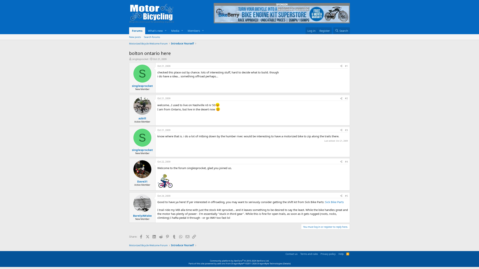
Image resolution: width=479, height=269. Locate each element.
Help (341, 254)
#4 (346, 161)
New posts (135, 37)
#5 (346, 195)
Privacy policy (328, 254)
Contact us (292, 254)
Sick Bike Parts (334, 202)
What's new (155, 31)
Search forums (152, 37)
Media (175, 31)
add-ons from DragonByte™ (231, 263)
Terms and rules (309, 254)
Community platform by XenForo (239, 260)
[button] (165, 30)
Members (194, 31)
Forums (137, 31)
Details (286, 263)
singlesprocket (140, 59)
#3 (346, 130)
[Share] (341, 66)
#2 (346, 98)
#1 (346, 66)
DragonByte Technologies (269, 263)
